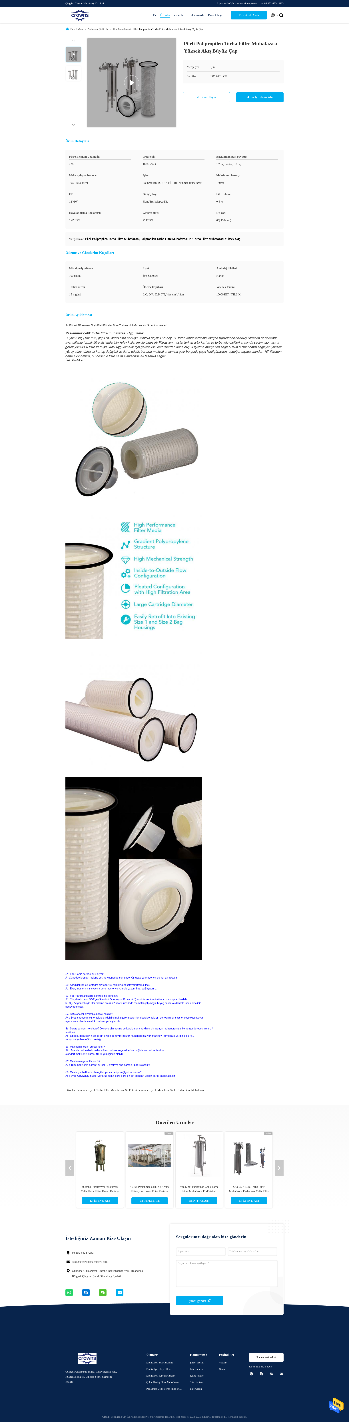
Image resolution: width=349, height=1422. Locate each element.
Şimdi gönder (197, 1301)
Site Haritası (196, 1382)
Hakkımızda (196, 15)
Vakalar (223, 1362)
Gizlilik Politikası (111, 1416)
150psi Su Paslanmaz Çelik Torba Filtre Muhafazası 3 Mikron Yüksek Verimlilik (100, 1191)
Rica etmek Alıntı (249, 15)
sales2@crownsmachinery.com (89, 1261)
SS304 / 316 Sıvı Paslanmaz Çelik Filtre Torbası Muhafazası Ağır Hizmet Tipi (248, 1191)
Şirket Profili (197, 1362)
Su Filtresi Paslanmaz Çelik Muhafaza (147, 1090)
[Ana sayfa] (80, 15)
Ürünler (165, 15)
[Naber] (73, 1295)
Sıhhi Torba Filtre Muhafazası (187, 1090)
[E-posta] (124, 1295)
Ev (155, 15)
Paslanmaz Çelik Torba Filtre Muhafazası (108, 29)
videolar (179, 15)
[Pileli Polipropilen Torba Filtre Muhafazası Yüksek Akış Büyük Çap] (131, 82)
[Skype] (90, 1295)
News (222, 1369)
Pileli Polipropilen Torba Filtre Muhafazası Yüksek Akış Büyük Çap (149, 1191)
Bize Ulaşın (215, 15)
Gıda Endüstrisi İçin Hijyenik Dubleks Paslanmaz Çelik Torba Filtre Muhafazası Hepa (199, 1191)
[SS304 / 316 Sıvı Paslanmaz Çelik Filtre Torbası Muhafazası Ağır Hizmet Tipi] (249, 1155)
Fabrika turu (196, 1369)
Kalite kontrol (197, 1375)
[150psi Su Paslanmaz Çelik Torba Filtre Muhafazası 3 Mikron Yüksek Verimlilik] (100, 1155)
